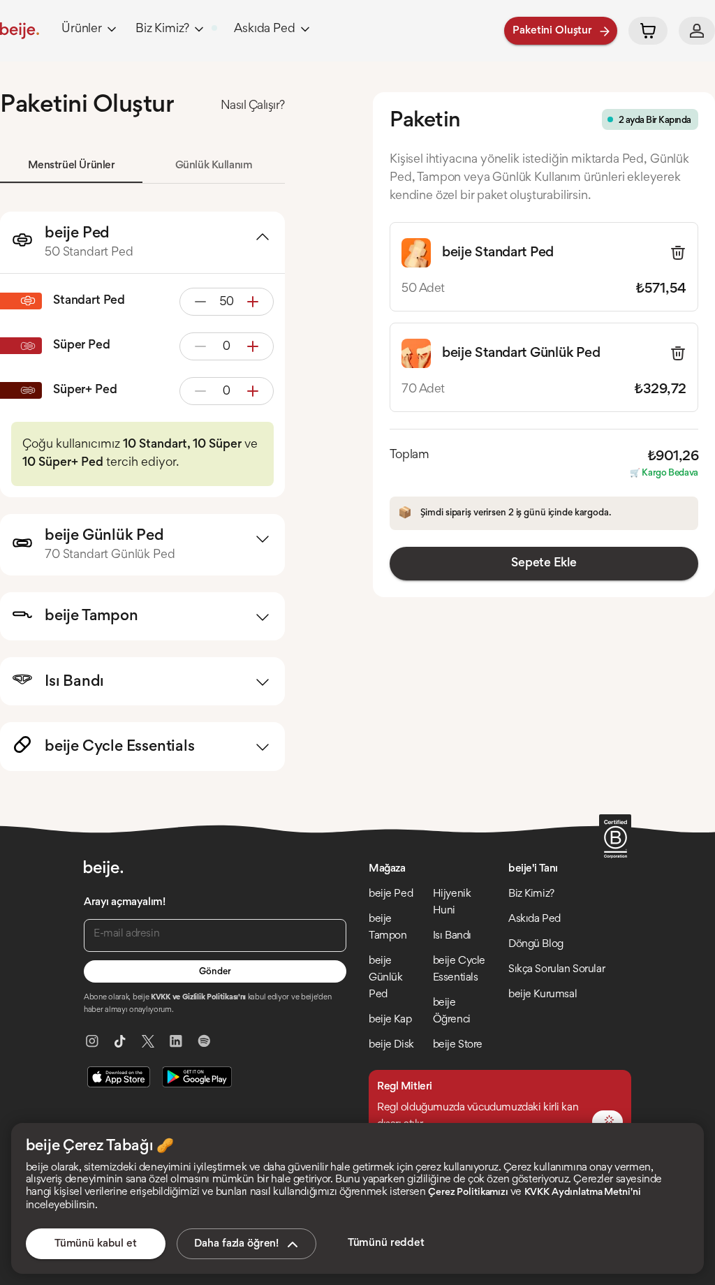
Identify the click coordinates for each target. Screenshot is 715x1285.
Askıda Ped (264, 29)
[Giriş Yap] (697, 31)
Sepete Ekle (543, 563)
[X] (148, 1041)
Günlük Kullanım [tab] (214, 165)
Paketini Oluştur (552, 31)
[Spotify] (204, 1041)
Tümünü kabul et (95, 1244)
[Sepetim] (648, 31)
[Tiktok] (120, 1041)
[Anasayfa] (19, 30)
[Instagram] (92, 1041)
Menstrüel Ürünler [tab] (71, 165)
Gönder (214, 972)
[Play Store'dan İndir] (197, 1076)
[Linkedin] (176, 1041)
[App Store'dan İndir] (119, 1076)
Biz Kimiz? (162, 29)
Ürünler (81, 29)
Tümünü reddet (386, 1243)
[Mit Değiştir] (607, 1121)
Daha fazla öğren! (236, 1244)
